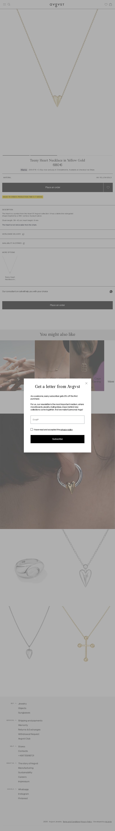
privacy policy (66, 430)
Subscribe (57, 439)
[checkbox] (32, 429)
